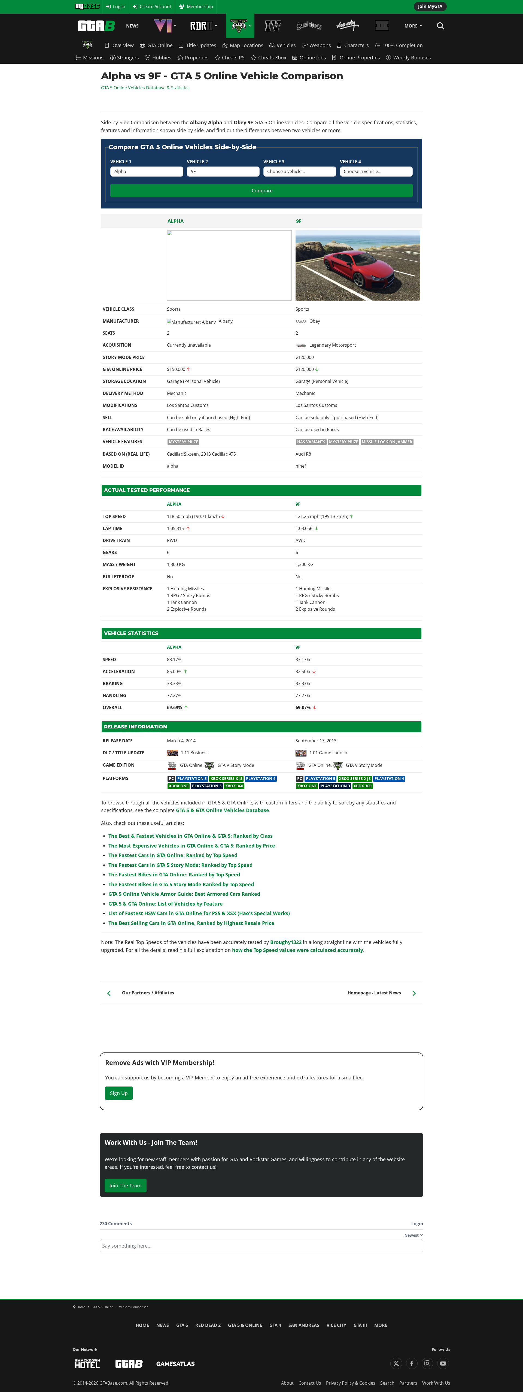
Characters (356, 45)
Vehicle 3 (273, 162)
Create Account (155, 7)
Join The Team (126, 1185)
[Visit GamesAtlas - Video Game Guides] (175, 1364)
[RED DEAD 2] (202, 26)
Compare (262, 190)
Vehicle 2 (197, 162)
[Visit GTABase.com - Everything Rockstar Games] (129, 1364)
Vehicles (286, 45)
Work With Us (436, 1383)
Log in (119, 7)
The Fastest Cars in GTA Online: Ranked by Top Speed (172, 855)
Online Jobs (313, 57)
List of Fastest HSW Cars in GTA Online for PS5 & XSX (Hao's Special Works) (199, 913)
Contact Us (310, 1383)
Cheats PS (233, 57)
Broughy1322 (286, 942)
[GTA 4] (273, 26)
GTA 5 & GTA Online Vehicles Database (222, 810)
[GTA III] (382, 26)
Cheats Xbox (272, 57)
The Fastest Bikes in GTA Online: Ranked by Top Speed (174, 874)
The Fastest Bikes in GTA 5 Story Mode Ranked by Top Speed (181, 884)
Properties (197, 57)
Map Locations (246, 45)
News (132, 26)
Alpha (176, 221)
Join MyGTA (430, 6)
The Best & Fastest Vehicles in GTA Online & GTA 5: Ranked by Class (190, 836)
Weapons (320, 45)
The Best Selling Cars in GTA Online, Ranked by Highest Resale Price (191, 923)
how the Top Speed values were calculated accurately (297, 950)
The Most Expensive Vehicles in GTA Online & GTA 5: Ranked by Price (191, 845)
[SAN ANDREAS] (309, 26)
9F (299, 221)
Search (387, 1383)
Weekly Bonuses (412, 57)
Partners (408, 1383)
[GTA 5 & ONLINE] (240, 26)
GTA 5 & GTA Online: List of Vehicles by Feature (165, 903)
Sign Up (119, 1093)
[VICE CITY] (348, 26)
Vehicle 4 (350, 162)
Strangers (128, 57)
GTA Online (160, 45)
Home (142, 1325)
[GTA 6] (164, 26)
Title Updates (201, 45)
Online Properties (360, 57)
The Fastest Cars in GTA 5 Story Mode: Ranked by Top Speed (180, 865)
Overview (123, 45)
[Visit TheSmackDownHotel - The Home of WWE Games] (87, 1364)
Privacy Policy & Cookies (350, 1383)
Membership (200, 7)
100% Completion (402, 45)
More (411, 26)
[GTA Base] (97, 26)
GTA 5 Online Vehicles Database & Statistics (145, 88)
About (287, 1383)
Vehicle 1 (120, 162)
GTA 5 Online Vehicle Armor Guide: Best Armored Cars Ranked (184, 894)
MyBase (82, 7)
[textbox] (261, 1247)
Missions (93, 57)
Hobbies (161, 57)
